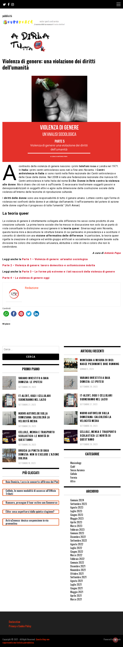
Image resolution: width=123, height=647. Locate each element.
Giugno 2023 (76, 515)
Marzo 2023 (76, 526)
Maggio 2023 (76, 518)
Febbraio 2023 (77, 529)
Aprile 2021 (76, 596)
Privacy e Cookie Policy (20, 626)
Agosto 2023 (76, 507)
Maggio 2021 (76, 592)
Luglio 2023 (76, 511)
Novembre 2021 (78, 570)
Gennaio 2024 (77, 500)
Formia (73, 477)
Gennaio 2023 (77, 533)
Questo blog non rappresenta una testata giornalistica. (25, 641)
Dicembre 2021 (77, 566)
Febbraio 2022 (77, 559)
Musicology (75, 463)
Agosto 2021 (76, 581)
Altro (72, 481)
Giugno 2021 (76, 588)
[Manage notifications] (115, 640)
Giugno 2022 (76, 551)
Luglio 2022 (76, 548)
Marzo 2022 (76, 555)
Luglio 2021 (76, 584)
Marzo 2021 (76, 599)
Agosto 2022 (76, 544)
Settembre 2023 (78, 504)
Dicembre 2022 (78, 537)
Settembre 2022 (78, 540)
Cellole (73, 474)
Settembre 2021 (78, 577)
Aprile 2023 (76, 522)
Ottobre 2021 (77, 574)
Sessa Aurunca (77, 470)
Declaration (14, 622)
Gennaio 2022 (77, 562)
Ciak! (72, 467)
